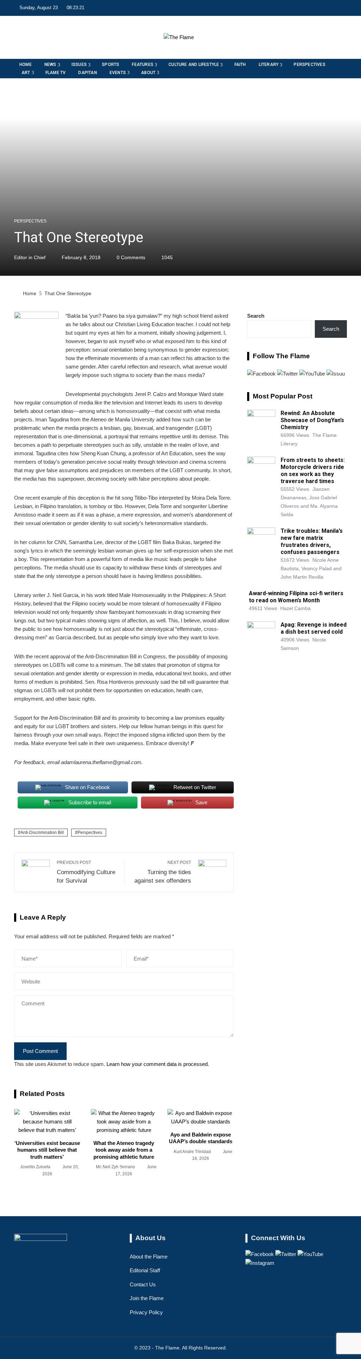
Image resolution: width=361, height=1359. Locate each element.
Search (255, 316)
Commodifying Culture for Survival (86, 872)
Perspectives (30, 221)
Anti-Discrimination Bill (42, 832)
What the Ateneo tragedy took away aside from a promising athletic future (123, 1150)
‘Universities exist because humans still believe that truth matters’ (47, 1150)
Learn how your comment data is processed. (157, 1064)
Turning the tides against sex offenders (162, 872)
